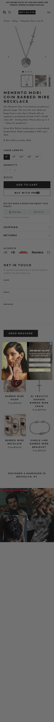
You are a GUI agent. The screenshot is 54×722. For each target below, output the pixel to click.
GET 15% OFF (40, 370)
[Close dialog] (51, 343)
